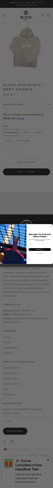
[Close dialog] (51, 225)
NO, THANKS (40, 253)
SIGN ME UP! (40, 249)
